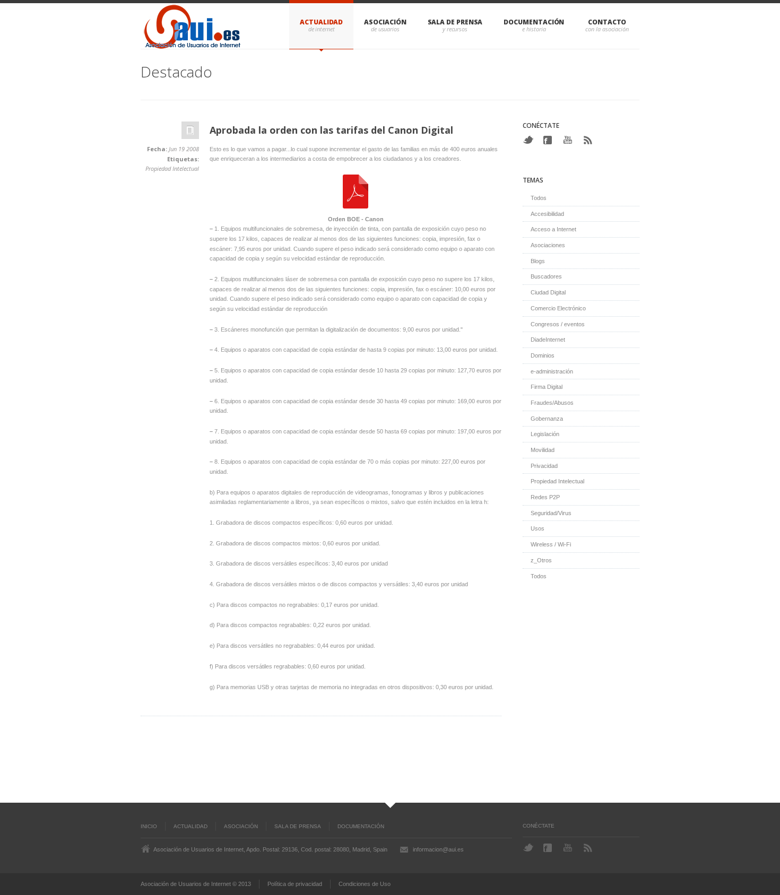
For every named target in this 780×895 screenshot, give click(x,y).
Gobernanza (547, 418)
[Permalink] (190, 132)
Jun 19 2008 (184, 149)
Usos (537, 528)
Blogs (538, 261)
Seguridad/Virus (551, 513)
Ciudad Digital (548, 292)
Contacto (607, 22)
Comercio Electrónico (558, 308)
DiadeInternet (548, 339)
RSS (589, 140)
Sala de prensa (455, 22)
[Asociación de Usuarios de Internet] (193, 26)
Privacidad (544, 466)
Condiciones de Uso (365, 884)
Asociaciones (548, 245)
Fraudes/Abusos (552, 402)
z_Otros (541, 560)
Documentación (534, 22)
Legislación (545, 434)
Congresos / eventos (558, 324)
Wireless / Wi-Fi (551, 544)
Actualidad (321, 22)
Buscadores (546, 276)
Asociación (385, 22)
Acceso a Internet (553, 229)
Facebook (548, 140)
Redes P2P (545, 497)
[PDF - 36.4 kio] (355, 209)
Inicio (149, 826)
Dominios (542, 355)
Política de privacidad (294, 884)
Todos (539, 198)
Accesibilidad (547, 214)
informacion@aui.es (438, 849)
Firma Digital (546, 387)
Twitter (528, 140)
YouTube (569, 140)
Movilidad (542, 450)
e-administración (552, 371)
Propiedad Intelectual (172, 168)
